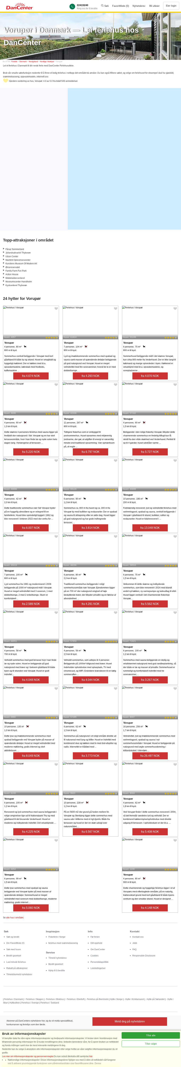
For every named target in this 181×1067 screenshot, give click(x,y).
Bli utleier (154, 5)
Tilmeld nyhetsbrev (57, 958)
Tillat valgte (151, 1043)
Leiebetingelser (98, 968)
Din (15, 943)
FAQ (134, 949)
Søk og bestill (12, 937)
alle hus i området (14, 917)
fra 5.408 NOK (150, 831)
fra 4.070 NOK (150, 375)
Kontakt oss (138, 937)
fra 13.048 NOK (150, 527)
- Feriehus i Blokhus (54, 999)
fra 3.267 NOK (150, 679)
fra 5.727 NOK (150, 451)
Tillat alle (150, 1035)
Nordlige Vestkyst (47, 61)
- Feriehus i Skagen (34, 999)
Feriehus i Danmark (13, 999)
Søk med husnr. (13, 949)
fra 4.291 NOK (91, 603)
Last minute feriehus (16, 962)
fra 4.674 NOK (31, 375)
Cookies (94, 955)
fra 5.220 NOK (31, 451)
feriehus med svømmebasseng (63, 943)
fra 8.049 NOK (31, 755)
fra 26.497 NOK (150, 755)
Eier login (171, 5)
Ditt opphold (96, 943)
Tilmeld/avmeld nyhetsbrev (19, 974)
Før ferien (95, 937)
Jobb (134, 943)
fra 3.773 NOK (91, 755)
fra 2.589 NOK (31, 603)
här (90, 1056)
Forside (14, 61)
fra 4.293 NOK (91, 375)
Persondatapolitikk (99, 962)
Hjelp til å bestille (56, 970)
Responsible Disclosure (143, 955)
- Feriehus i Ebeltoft (75, 999)
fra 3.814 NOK (91, 527)
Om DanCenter (97, 949)
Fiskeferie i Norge (56, 937)
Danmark (23, 61)
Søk (106, 5)
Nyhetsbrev (139, 5)
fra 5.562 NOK (150, 603)
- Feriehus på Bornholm (97, 999)
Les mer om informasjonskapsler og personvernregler (27, 1056)
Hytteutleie (15, 1003)
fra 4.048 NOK (31, 679)
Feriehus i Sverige (30, 1003)
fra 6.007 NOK (31, 527)
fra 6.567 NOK (91, 831)
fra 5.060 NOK (31, 907)
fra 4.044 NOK (91, 679)
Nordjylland (33, 61)
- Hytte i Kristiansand (134, 999)
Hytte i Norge (116, 999)
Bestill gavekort (13, 955)
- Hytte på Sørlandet (155, 999)
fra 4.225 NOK (31, 831)
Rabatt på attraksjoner (17, 968)
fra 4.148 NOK (150, 907)
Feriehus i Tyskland (49, 1003)
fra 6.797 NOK (91, 451)
